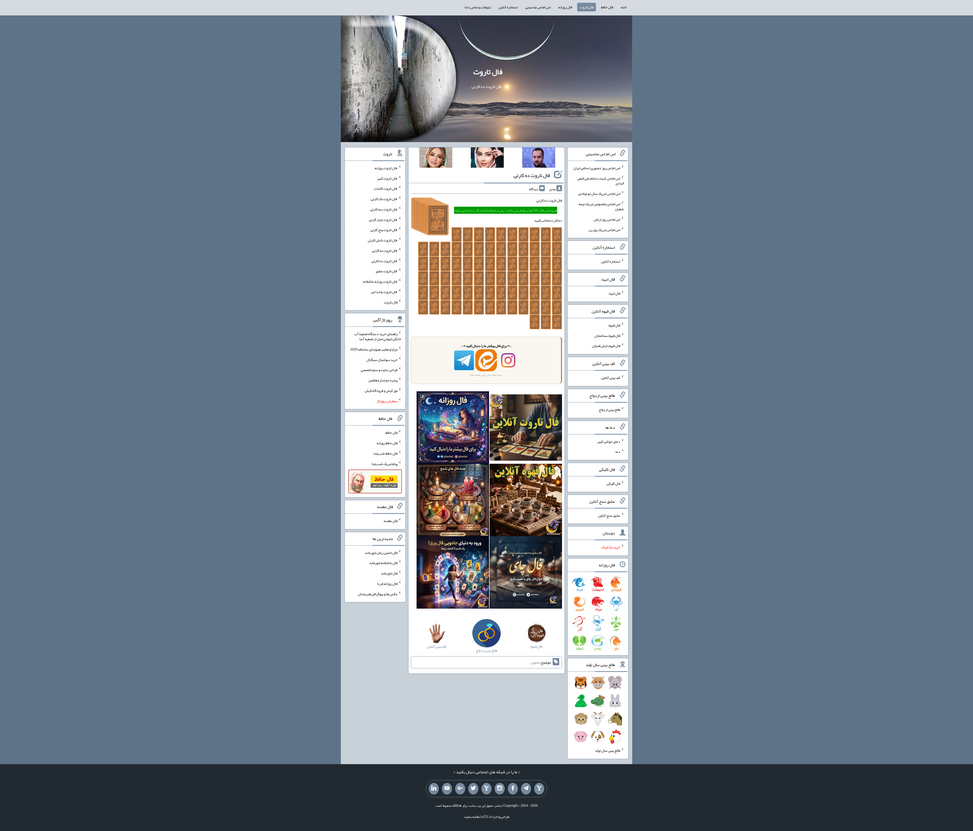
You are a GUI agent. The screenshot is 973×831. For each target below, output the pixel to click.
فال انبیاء (614, 293)
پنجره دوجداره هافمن (383, 380)
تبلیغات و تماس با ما (478, 7)
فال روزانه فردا (387, 583)
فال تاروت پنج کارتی (384, 229)
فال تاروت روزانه (386, 167)
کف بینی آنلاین (610, 377)
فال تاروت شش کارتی (383, 240)
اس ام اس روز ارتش (607, 219)
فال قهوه (614, 325)
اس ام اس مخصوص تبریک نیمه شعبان (601, 206)
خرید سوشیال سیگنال (382, 359)
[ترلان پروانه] (487, 158)
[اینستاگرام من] (500, 789)
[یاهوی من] (539, 789)
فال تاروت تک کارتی (384, 198)
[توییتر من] (473, 789)
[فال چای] (526, 573)
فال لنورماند (389, 573)
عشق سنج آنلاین (609, 515)
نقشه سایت (472, 816)
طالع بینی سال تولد (607, 750)
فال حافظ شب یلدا (385, 453)
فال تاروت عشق (387, 271)
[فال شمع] (453, 501)
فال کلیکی (613, 483)
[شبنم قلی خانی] (435, 158)
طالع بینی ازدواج (609, 409)
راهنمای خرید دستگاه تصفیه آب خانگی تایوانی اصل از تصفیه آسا (377, 336)
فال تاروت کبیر (387, 178)
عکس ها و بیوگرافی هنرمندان (378, 593)
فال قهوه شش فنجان (606, 345)
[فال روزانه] (453, 428)
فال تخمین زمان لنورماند (381, 552)
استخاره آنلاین (508, 7)
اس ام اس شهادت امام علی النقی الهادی (600, 181)
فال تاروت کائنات (386, 188)
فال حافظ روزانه (387, 443)
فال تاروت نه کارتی (385, 250)
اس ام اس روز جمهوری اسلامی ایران (596, 167)
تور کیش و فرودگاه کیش (381, 390)
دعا (617, 451)
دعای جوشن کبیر (608, 441)
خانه (624, 7)
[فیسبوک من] (513, 789)
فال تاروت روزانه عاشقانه (380, 281)
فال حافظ (607, 7)
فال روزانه (565, 7)
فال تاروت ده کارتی (532, 175)
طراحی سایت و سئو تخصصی (379, 369)
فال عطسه (391, 520)
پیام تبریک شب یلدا (384, 463)
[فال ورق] (453, 573)
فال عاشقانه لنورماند (383, 562)
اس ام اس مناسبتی (538, 7)
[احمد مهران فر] (538, 158)
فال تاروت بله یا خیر (384, 291)
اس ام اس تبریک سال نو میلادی (599, 193)
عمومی (535, 662)
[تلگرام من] (526, 789)
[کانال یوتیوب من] (447, 789)
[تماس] (486, 789)
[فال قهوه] (526, 501)
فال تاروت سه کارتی (384, 209)
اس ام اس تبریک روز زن (604, 229)
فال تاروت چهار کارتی (383, 219)
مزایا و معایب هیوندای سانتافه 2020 (374, 349)
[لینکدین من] (434, 789)
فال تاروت (586, 7)
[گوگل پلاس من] (460, 789)
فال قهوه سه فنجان (607, 335)
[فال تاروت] (526, 428)
